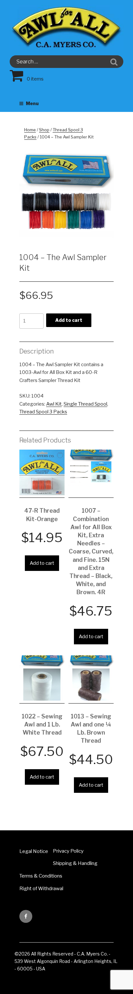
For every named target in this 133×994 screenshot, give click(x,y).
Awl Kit (54, 404)
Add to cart (68, 320)
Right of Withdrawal (41, 888)
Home (30, 129)
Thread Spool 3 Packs (43, 412)
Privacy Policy (68, 851)
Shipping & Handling (75, 863)
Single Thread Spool (85, 404)
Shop (44, 129)
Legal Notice (33, 851)
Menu (32, 103)
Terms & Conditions (40, 876)
